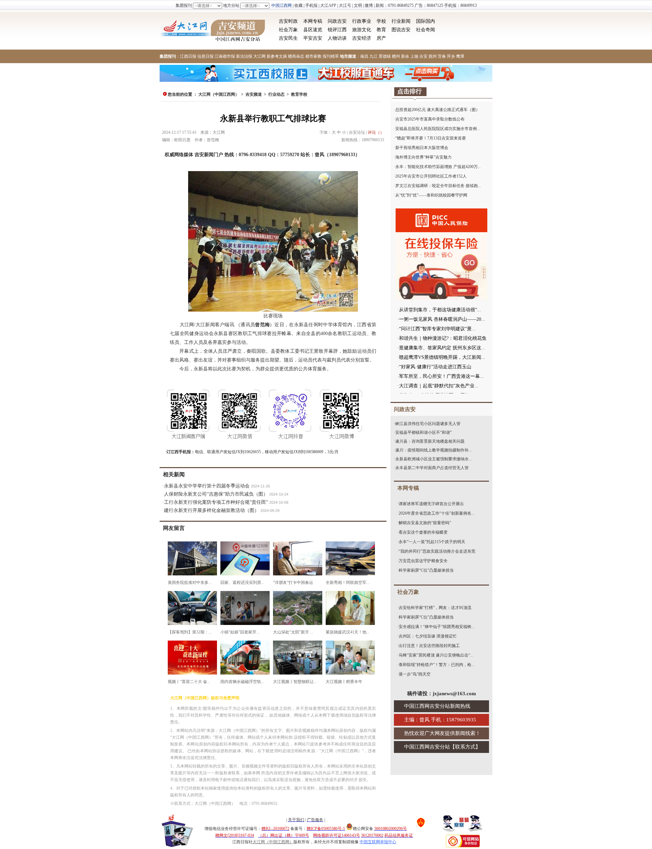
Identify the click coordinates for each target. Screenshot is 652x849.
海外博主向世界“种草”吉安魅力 (423, 157)
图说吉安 (401, 29)
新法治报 (244, 56)
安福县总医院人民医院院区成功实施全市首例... (437, 128)
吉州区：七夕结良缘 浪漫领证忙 (428, 636)
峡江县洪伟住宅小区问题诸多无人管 (427, 423)
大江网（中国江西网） (218, 94)
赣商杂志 (296, 56)
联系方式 (465, 747)
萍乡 (451, 56)
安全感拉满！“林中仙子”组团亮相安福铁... (436, 626)
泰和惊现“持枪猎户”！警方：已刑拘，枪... (436, 664)
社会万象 (288, 29)
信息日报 (205, 56)
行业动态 (276, 94)
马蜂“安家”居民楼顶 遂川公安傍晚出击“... (436, 655)
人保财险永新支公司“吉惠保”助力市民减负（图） (216, 494)
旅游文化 (361, 29)
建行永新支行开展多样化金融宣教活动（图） (211, 510)
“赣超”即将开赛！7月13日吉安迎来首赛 (430, 138)
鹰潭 (460, 56)
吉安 (423, 56)
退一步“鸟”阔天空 (415, 674)
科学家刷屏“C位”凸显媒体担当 (426, 570)
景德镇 (385, 56)
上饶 (414, 56)
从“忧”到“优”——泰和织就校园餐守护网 (431, 195)
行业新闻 (401, 21)
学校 (381, 21)
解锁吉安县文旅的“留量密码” (425, 522)
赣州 (396, 56)
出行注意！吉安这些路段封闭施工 (429, 645)
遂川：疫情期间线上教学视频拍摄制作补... (433, 450)
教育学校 (299, 94)
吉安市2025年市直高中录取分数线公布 (430, 119)
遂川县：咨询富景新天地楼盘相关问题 (430, 441)
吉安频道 (254, 94)
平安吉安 (312, 38)
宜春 (442, 56)
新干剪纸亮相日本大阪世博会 (421, 147)
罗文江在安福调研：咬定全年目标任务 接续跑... (438, 185)
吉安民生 (288, 38)
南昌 (364, 56)
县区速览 (312, 29)
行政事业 (361, 21)
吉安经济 (361, 38)
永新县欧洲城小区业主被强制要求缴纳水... (433, 459)
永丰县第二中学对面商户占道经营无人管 (432, 467)
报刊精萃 (331, 56)
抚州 (433, 56)
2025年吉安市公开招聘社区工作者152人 (431, 176)
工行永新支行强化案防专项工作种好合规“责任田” (216, 502)
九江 (373, 56)
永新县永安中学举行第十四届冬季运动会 (207, 485)
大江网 (259, 56)
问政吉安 (337, 21)
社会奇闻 (425, 29)
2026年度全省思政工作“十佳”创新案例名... (436, 513)
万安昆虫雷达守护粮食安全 (423, 560)
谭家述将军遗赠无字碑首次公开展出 (431, 503)
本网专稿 (312, 21)
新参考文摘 (277, 56)
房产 (381, 38)
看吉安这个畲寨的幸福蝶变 (423, 532)
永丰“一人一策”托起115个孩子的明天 (432, 541)
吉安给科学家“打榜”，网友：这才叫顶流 (435, 607)
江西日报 (188, 56)
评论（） (376, 132)
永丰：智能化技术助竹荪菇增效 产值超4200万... (438, 166)
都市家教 (313, 56)
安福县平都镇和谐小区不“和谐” (423, 432)
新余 (405, 56)
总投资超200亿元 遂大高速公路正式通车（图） (437, 109)
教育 (381, 29)
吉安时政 (288, 21)
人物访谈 (337, 38)
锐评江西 (337, 29)
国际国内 (425, 21)
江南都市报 (225, 56)
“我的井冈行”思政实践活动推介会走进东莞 (437, 551)
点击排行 (409, 91)
